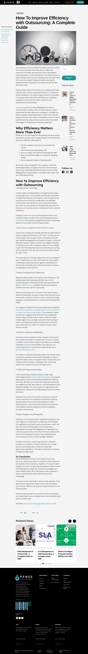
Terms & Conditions (50, 651)
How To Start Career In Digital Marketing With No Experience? (72, 98)
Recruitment (55, 582)
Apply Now (80, 2)
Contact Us (57, 2)
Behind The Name (67, 587)
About (65, 578)
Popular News (4, 40)
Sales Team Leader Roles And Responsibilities (72, 150)
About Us (35, 2)
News (51, 2)
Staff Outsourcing (55, 579)
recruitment (20, 220)
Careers (46, 2)
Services (41, 2)
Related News (4, 42)
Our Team (66, 584)
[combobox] (66, 68)
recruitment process (26, 285)
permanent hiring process (25, 350)
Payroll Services (50, 526)
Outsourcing (20, 107)
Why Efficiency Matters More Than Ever (7, 30)
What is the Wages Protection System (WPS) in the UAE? (45, 553)
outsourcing (31, 526)
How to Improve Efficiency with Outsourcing (5, 35)
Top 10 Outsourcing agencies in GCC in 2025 (40, 504)
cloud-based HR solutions (41, 377)
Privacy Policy (40, 651)
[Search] (73, 68)
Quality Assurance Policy (64, 651)
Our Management (67, 581)
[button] (69, 2)
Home (29, 2)
